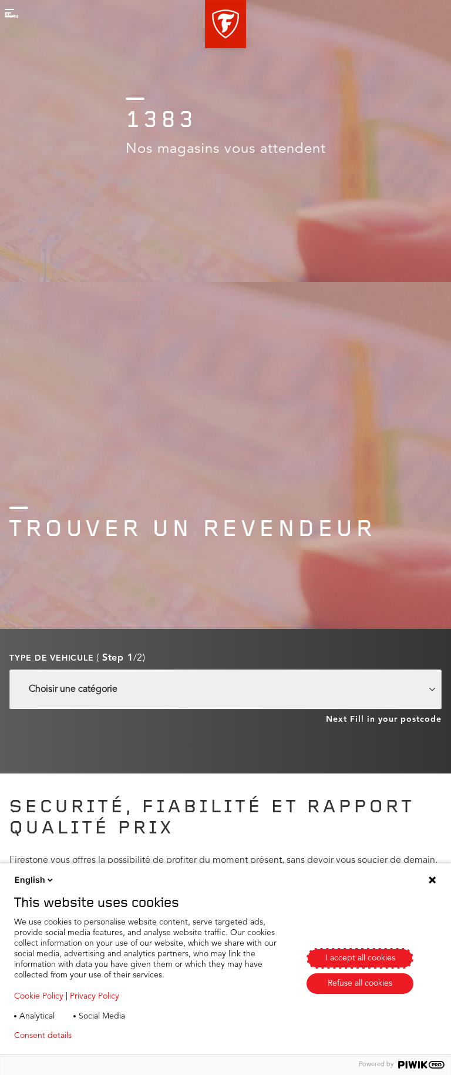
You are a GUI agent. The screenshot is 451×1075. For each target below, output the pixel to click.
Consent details (43, 1036)
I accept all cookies (360, 958)
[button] (225, 24)
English (30, 880)
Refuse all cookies (360, 983)
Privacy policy (115, 1036)
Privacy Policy (94, 996)
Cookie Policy (38, 996)
